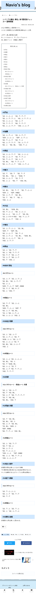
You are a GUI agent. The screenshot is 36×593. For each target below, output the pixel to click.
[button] (32, 316)
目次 (11, 46)
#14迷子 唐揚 (7, 98)
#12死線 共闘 (7, 88)
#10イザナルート (9, 79)
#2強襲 (5, 52)
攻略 (13, 534)
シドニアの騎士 (20, 534)
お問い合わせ (26, 585)
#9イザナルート (9, 71)
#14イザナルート (9, 100)
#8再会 (5, 66)
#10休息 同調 (7, 76)
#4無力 (5, 57)
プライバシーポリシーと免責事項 (9, 586)
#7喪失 (5, 64)
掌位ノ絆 (29, 534)
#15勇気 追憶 (7, 105)
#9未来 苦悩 (7, 69)
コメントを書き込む (18, 573)
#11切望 (6, 83)
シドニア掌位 (6, 534)
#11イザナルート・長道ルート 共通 (14, 86)
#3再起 (5, 54)
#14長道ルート (9, 103)
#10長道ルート (9, 81)
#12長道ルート (9, 93)
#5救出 (5, 59)
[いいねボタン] (3, 526)
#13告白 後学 (7, 96)
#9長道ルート (8, 74)
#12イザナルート (9, 91)
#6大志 (5, 62)
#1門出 (5, 49)
